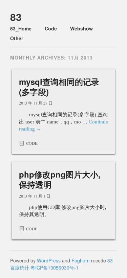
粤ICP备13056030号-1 (54, 267)
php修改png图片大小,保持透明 (60, 179)
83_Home (20, 28)
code (31, 143)
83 (16, 16)
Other (16, 38)
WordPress (49, 260)
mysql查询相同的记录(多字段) (59, 86)
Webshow (81, 28)
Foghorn (80, 260)
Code (51, 28)
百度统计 (19, 267)
